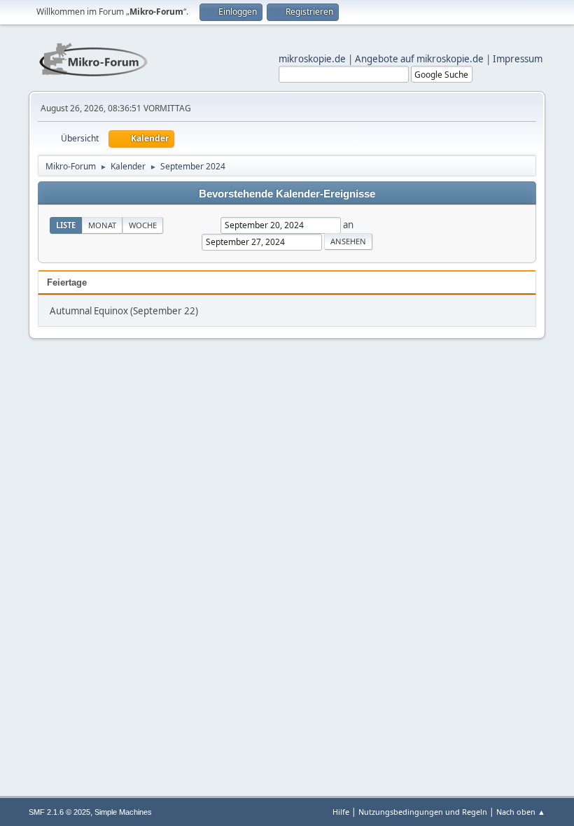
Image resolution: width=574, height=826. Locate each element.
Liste (66, 225)
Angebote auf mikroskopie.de (419, 58)
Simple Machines (123, 812)
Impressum (517, 58)
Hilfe (340, 811)
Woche (143, 225)
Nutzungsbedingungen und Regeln (422, 811)
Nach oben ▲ (520, 811)
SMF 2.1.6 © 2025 (59, 812)
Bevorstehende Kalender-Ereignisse (287, 194)
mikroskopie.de (312, 58)
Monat (102, 225)
